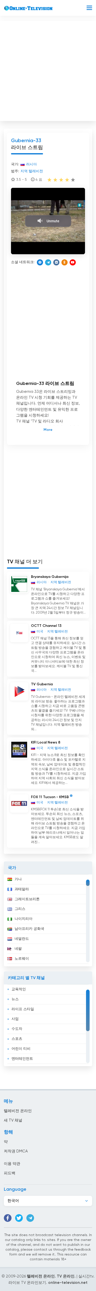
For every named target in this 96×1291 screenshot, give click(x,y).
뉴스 (15, 999)
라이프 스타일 (23, 1009)
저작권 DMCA (16, 1151)
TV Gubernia (42, 684)
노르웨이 (22, 958)
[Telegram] (48, 262)
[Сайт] (40, 262)
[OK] (64, 262)
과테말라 (22, 889)
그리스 (20, 909)
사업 (15, 1019)
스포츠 (17, 1039)
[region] (48, 920)
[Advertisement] (48, 70)
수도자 (17, 1029)
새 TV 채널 (13, 1120)
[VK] (56, 262)
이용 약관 (12, 1164)
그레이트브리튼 (27, 899)
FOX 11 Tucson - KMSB (50, 797)
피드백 (9, 1173)
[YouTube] (73, 262)
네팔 (18, 949)
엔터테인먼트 (22, 1059)
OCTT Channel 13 (46, 626)
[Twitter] (19, 1218)
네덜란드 (22, 939)
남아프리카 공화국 (29, 929)
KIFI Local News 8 (45, 742)
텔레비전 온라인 (18, 1111)
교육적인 (19, 989)
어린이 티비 (21, 1049)
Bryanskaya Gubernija (49, 577)
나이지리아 (24, 919)
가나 (18, 879)
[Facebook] (8, 1218)
